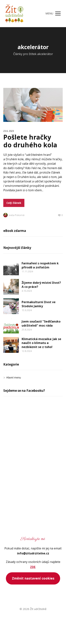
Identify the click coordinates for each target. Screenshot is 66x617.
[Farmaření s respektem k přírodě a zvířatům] (11, 267)
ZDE (32, 567)
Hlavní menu (13, 377)
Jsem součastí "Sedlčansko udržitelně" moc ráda (41, 323)
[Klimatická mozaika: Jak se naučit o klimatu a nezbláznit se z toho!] (11, 345)
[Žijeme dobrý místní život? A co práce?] (11, 287)
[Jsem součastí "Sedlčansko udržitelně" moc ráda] (11, 325)
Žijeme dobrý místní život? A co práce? (41, 285)
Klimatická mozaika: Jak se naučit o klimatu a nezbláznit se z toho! (41, 343)
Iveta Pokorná (16, 215)
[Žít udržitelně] (14, 13)
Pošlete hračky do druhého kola (30, 141)
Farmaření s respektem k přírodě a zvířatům (40, 265)
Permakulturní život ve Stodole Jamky (39, 304)
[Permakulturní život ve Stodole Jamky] (11, 306)
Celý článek (13, 203)
